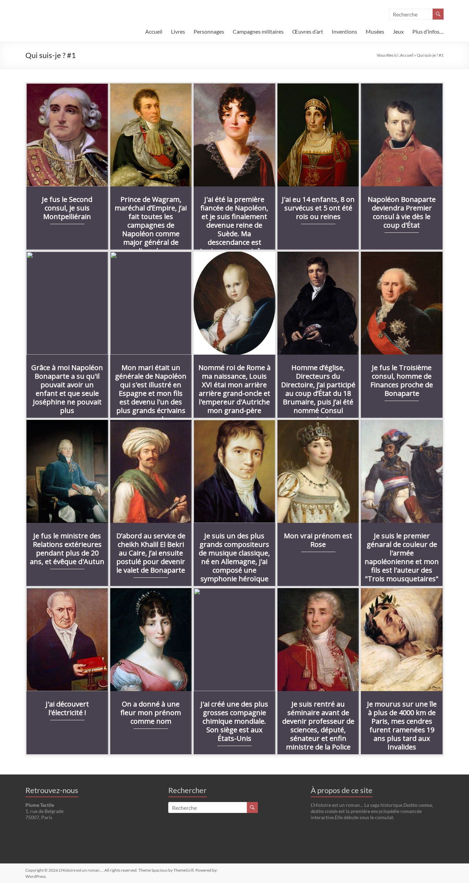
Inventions (344, 31)
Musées (375, 31)
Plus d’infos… (428, 31)
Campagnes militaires (258, 31)
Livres (178, 31)
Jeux (398, 31)
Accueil (153, 31)
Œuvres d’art (307, 31)
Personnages (209, 31)
